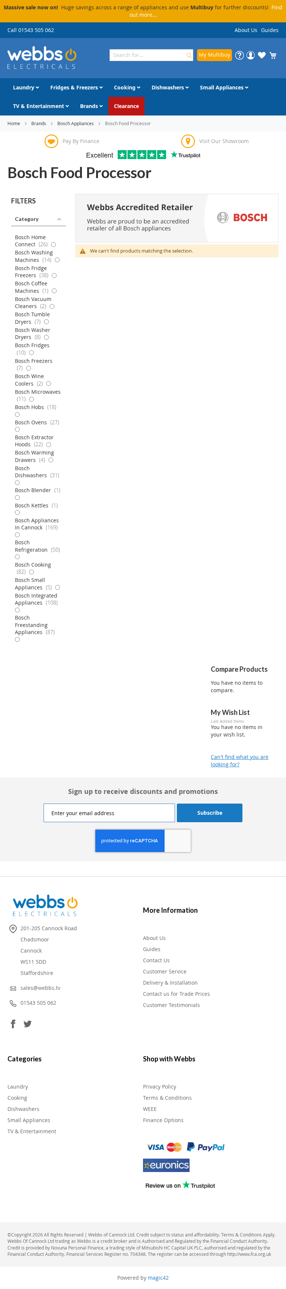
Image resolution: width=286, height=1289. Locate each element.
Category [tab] (26, 219)
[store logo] (41, 57)
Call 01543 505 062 (30, 30)
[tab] (38, 201)
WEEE (150, 1108)
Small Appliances (28, 1120)
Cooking (17, 1097)
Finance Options (163, 1120)
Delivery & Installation (170, 982)
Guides (270, 30)
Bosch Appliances (76, 123)
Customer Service (165, 971)
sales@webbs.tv (40, 987)
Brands (39, 123)
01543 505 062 (38, 1002)
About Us (246, 30)
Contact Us (156, 960)
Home (14, 123)
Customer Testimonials (171, 1004)
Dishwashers (23, 1108)
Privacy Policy (159, 1086)
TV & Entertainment (31, 1131)
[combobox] (151, 55)
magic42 (158, 1277)
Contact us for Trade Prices (176, 993)
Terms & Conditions (167, 1097)
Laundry (17, 1086)
